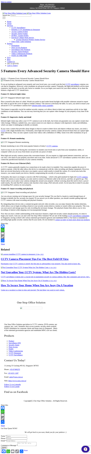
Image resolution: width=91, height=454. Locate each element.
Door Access (13, 347)
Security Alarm (14, 345)
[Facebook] (45, 226)
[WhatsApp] (45, 230)
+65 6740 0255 (47, 4)
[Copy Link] (45, 237)
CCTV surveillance (72, 84)
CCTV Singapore (15, 353)
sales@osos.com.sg (47, 6)
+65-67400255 (15, 369)
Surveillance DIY (15, 343)
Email (3, 441)
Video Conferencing (16, 351)
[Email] (45, 233)
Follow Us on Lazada (11, 386)
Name (3, 436)
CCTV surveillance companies (78, 216)
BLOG (3, 78)
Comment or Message (9, 445)
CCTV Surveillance (16, 355)
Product (11, 341)
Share (3, 244)
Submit (4, 447)
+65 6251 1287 (13, 373)
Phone (4, 438)
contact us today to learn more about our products (72, 220)
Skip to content (6, 2)
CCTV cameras (52, 146)
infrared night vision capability (42, 106)
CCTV (3, 131)
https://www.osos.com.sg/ (17, 381)
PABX (11, 349)
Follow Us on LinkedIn (12, 384)
